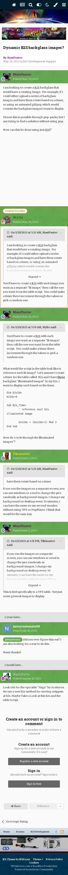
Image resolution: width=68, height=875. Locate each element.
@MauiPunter (13, 639)
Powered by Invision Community (34, 869)
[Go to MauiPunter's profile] (7, 77)
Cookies (34, 862)
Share (17, 806)
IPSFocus (24, 859)
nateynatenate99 (26, 626)
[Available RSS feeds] (62, 831)
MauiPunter (50, 232)
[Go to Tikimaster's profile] (7, 456)
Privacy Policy (54, 859)
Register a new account (34, 761)
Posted (25, 79)
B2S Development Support (39, 61)
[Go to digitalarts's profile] (7, 676)
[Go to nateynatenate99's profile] (7, 628)
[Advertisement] (34, 172)
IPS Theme (9, 859)
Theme (37, 859)
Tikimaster (48, 541)
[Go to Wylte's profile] (7, 220)
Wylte (46, 327)
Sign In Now (34, 784)
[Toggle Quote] (8, 232)
